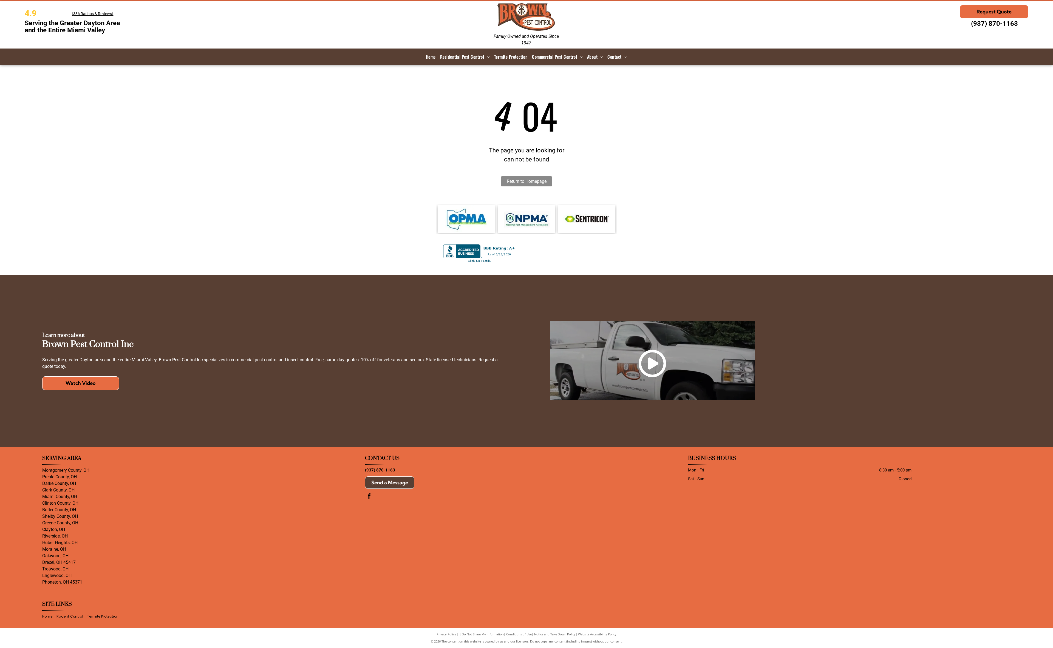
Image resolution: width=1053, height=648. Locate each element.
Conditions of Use (519, 634)
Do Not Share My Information (483, 634)
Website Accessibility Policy (597, 634)
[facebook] (369, 497)
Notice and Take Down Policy (555, 634)
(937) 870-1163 (994, 23)
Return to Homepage (527, 181)
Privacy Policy (446, 634)
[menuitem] (431, 56)
